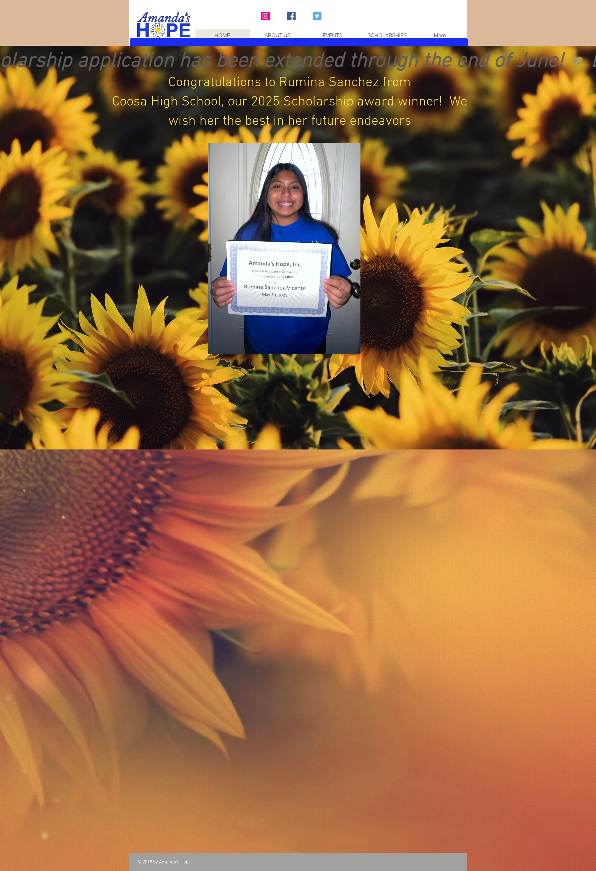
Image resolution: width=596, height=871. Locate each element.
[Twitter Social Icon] (317, 16)
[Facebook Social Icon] (291, 16)
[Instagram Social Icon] (265, 16)
